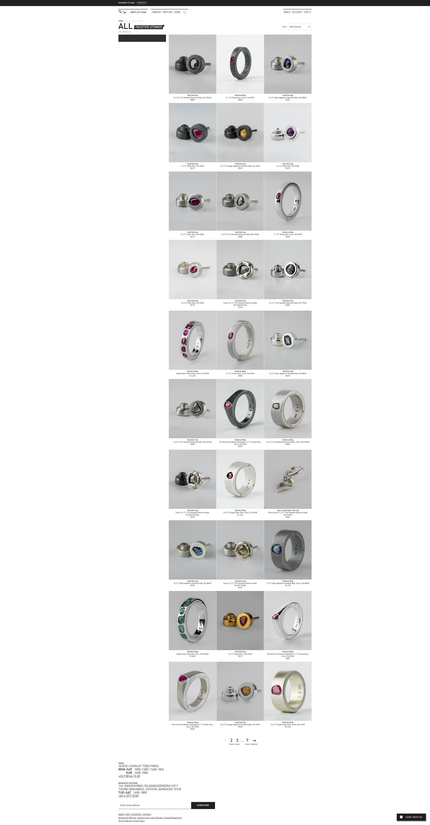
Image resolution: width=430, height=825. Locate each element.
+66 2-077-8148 (128, 795)
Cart (307, 12)
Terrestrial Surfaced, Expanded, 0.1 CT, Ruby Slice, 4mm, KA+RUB (240, 442)
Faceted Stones (148, 27)
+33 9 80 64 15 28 (129, 776)
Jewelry (156, 12)
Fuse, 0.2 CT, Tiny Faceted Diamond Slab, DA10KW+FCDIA (240, 303)
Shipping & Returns (127, 818)
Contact (146, 815)
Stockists (136, 815)
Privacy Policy (139, 821)
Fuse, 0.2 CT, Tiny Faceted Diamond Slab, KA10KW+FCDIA (192, 513)
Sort (284, 27)
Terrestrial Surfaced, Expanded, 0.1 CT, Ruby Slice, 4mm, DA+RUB (192, 725)
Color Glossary (156, 818)
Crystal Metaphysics (173, 818)
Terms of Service (125, 821)
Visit (128, 815)
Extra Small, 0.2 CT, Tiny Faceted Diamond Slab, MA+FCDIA (288, 513)
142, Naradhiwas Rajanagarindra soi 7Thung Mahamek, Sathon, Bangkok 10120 (149, 788)
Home (120, 21)
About (287, 12)
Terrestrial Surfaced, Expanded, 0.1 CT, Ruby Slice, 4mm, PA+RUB (288, 654)
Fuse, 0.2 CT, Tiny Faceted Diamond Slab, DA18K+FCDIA (240, 583)
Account (297, 12)
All (126, 21)
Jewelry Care (143, 818)
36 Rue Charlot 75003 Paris (138, 766)
